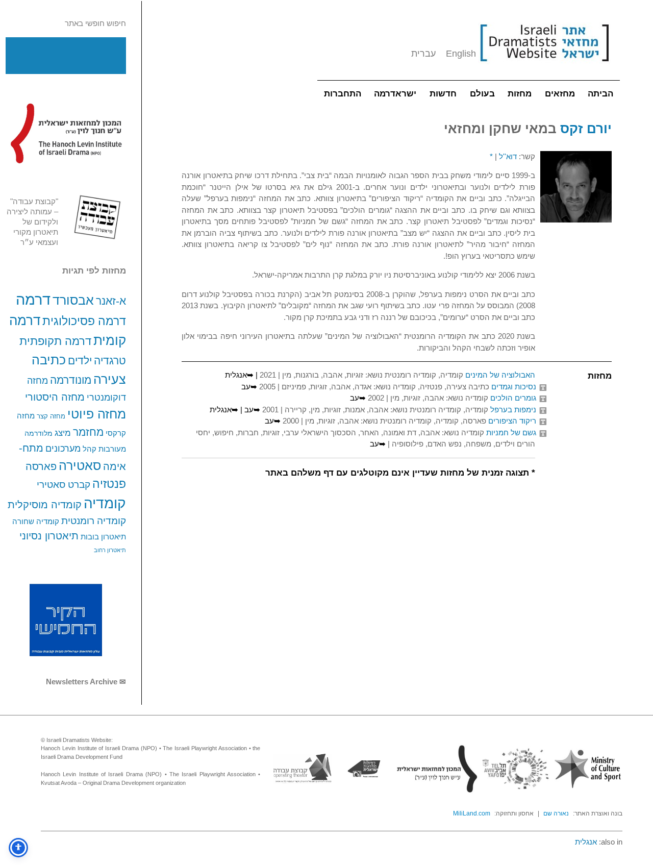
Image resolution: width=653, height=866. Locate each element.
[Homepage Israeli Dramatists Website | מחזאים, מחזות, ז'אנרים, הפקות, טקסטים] (544, 66)
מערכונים (63, 448)
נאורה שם (556, 813)
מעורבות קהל (104, 449)
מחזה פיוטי (96, 414)
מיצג (63, 433)
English (461, 53)
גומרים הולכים (513, 397)
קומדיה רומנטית (93, 520)
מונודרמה (70, 380)
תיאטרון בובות (103, 537)
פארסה (41, 466)
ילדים (80, 360)
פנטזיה (109, 483)
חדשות (443, 93)
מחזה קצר (51, 416)
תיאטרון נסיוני (49, 535)
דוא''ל (508, 156)
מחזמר (88, 432)
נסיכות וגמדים (513, 386)
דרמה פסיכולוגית (84, 321)
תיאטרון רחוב (110, 550)
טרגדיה (110, 360)
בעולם (482, 93)
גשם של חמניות (511, 432)
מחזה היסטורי (55, 397)
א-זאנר (111, 301)
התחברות (342, 93)
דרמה (33, 299)
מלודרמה (38, 433)
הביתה (600, 93)
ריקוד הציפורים (512, 420)
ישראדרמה (395, 93)
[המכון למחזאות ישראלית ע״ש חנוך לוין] (66, 133)
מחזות (520, 93)
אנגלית (586, 841)
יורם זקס (586, 128)
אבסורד (73, 300)
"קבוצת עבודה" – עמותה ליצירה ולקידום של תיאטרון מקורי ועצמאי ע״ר (32, 221)
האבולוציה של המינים (500, 374)
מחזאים (560, 93)
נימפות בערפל (513, 409)
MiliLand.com (471, 813)
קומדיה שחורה (35, 521)
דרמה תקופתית (55, 341)
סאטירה (80, 465)
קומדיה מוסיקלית (45, 504)
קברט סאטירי (63, 484)
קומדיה (105, 503)
